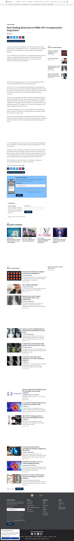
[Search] (64, 2)
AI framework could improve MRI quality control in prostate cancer (33, 344)
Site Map (50, 536)
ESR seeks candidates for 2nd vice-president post (28, 240)
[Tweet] (17, 37)
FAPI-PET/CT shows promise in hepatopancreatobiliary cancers (33, 416)
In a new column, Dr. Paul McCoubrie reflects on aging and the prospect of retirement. (34, 289)
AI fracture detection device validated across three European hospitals (33, 358)
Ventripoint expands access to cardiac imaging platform (32, 462)
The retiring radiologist (53, 58)
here (23, 165)
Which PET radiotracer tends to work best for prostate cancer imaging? (14, 241)
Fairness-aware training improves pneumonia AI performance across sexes (54, 75)
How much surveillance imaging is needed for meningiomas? (53, 52)
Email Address (19, 183)
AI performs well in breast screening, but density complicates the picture (34, 448)
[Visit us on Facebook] (32, 534)
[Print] (8, 37)
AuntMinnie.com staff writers (30, 465)
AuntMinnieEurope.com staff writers (31, 394)
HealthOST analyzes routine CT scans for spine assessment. (33, 397)
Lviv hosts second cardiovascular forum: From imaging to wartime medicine (33, 476)
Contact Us (45, 536)
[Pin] (20, 37)
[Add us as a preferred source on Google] (23, 37)
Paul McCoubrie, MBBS (28, 286)
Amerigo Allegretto (28, 275)
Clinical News (10, 24)
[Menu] (67, 2)
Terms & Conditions (37, 536)
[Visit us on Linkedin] (38, 534)
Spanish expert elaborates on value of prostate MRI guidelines (59, 241)
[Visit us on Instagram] (41, 534)
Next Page (19, 488)
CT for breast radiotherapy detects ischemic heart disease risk (34, 403)
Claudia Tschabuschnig (28, 301)
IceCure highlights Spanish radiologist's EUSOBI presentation (44, 241)
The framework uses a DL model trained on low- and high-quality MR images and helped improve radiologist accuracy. (34, 350)
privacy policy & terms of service (33, 192)
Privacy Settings (28, 536)
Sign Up (19, 195)
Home (55, 536)
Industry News (41, 238)
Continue (28, 211)
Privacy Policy (21, 536)
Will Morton (9, 33)
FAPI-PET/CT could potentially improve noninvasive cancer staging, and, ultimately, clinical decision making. (33, 423)
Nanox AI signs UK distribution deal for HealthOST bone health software (34, 391)
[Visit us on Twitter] (35, 534)
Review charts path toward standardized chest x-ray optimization (54, 67)
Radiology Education (27, 238)
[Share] (11, 37)
